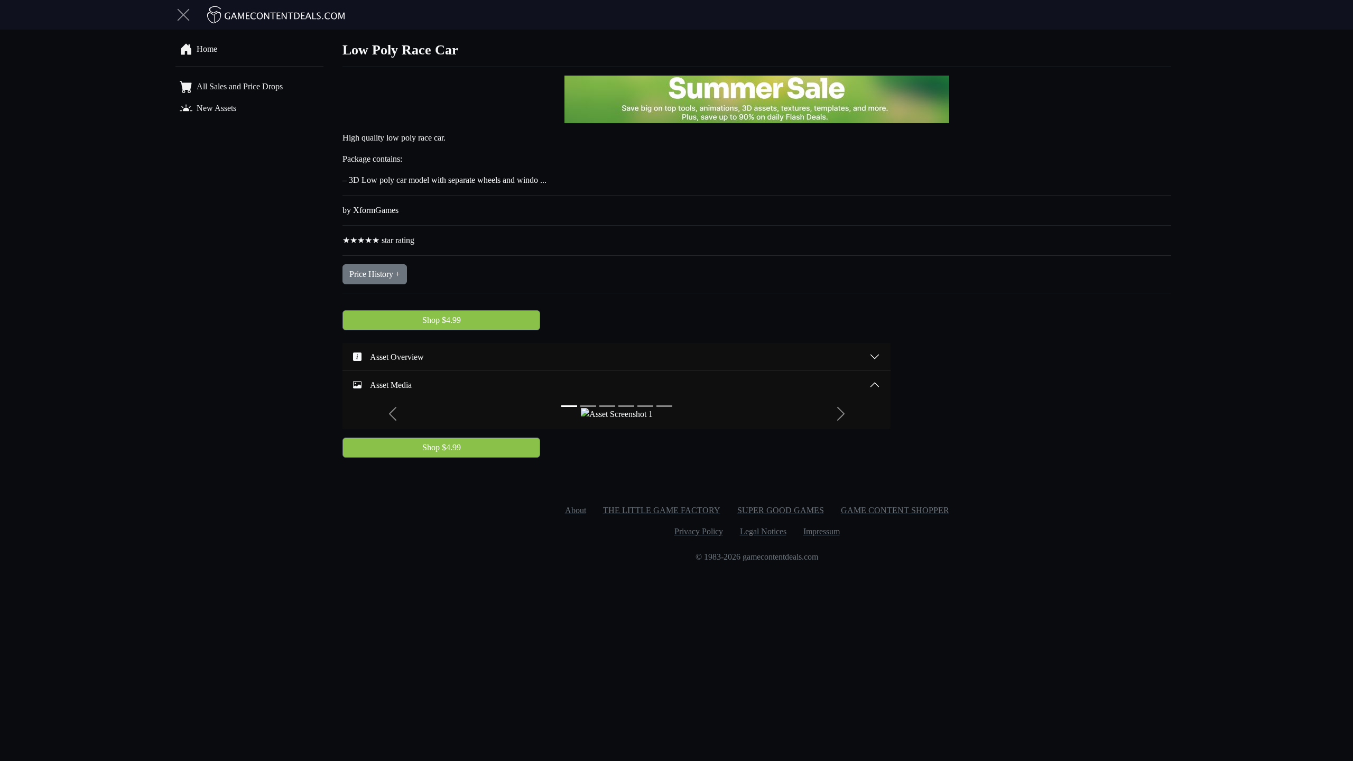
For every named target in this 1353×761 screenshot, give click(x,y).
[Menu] (183, 14)
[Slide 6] (664, 406)
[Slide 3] (607, 406)
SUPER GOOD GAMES (780, 510)
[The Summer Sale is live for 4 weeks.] (756, 98)
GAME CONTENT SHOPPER (895, 510)
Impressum (821, 531)
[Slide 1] (569, 406)
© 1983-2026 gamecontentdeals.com (757, 556)
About (575, 510)
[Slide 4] (626, 406)
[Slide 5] (645, 406)
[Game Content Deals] (276, 14)
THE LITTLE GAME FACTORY (661, 510)
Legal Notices (763, 531)
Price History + (374, 274)
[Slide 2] (588, 406)
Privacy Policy (698, 531)
